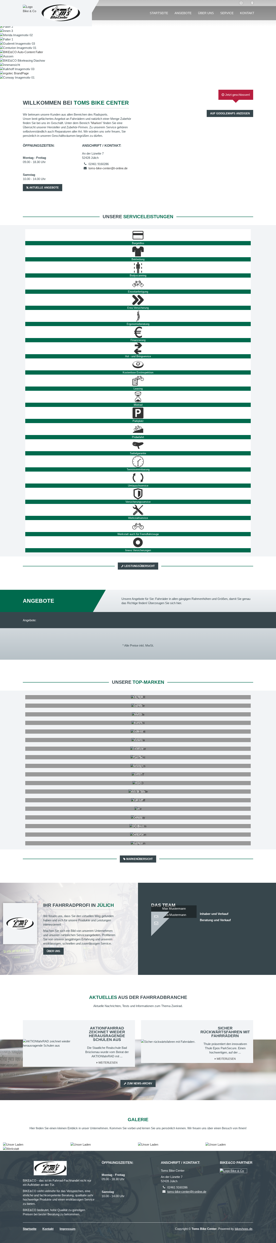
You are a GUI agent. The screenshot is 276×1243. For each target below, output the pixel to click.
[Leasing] (138, 381)
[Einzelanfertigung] (138, 284)
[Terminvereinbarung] (138, 461)
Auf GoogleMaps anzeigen (230, 113)
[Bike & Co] (233, 1170)
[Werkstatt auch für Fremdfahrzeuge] (138, 526)
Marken (96, 123)
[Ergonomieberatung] (138, 316)
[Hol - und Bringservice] (138, 348)
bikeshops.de (243, 1228)
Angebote (183, 13)
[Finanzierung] (138, 332)
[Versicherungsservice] (138, 494)
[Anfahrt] (252, 3)
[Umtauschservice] (138, 478)
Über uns (206, 13)
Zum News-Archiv (139, 1083)
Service (227, 13)
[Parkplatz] (138, 413)
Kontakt (247, 13)
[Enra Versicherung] (138, 300)
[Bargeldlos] (138, 235)
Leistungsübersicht (139, 566)
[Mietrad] (138, 397)
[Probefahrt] (138, 429)
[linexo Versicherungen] (138, 542)
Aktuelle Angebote (43, 187)
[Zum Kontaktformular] (174, 915)
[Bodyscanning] (138, 267)
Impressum (67, 1228)
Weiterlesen (107, 1062)
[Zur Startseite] (61, 13)
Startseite (159, 13)
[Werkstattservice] (138, 510)
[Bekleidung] (138, 251)
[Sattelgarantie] (138, 445)
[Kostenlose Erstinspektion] (138, 364)
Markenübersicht (139, 859)
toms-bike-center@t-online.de (107, 168)
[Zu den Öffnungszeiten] (241, 3)
